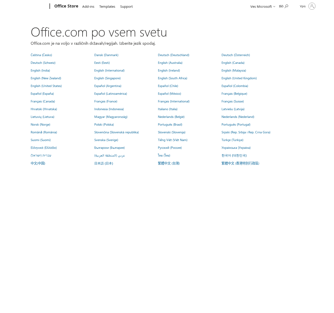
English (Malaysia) (234, 70)
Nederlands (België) (171, 116)
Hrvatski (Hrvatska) (44, 109)
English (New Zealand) (46, 78)
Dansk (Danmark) (106, 54)
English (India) (40, 70)
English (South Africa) (172, 78)
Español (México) (169, 93)
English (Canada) (233, 62)
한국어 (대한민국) (234, 155)
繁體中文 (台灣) (169, 163)
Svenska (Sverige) (106, 139)
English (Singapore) (107, 78)
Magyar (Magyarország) (110, 116)
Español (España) (42, 93)
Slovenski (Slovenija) (171, 132)
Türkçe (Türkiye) (232, 139)
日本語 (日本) (103, 163)
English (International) (109, 70)
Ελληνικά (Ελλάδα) (44, 147)
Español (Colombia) (235, 85)
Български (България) (109, 147)
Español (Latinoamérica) (110, 93)
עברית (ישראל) (41, 155)
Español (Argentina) (107, 85)
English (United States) (46, 85)
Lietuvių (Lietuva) (42, 116)
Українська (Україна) (236, 147)
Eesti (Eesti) (102, 62)
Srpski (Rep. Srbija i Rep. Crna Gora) (246, 132)
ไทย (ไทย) (164, 155)
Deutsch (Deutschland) (173, 54)
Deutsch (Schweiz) (43, 62)
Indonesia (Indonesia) (109, 109)
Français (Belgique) (234, 93)
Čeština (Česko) (41, 54)
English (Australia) (170, 62)
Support (126, 6)
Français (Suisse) (233, 101)
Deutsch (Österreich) (236, 54)
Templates (107, 6)
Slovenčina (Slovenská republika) (116, 132)
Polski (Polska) (104, 124)
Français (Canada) (43, 101)
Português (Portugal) (236, 124)
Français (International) (173, 101)
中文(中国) (38, 163)
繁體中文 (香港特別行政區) (240, 163)
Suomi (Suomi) (41, 139)
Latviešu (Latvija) (233, 109)
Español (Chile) (168, 85)
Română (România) (44, 132)
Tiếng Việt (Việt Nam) (172, 139)
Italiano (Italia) (167, 109)
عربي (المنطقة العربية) (109, 155)
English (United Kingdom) (239, 78)
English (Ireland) (169, 70)
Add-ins (88, 6)
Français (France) (105, 101)
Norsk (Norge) (40, 124)
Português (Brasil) (170, 124)
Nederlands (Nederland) (238, 116)
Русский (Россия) (170, 147)
